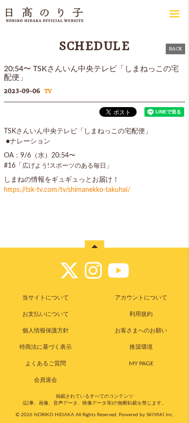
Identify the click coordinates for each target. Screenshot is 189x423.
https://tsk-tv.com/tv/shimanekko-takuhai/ (67, 190)
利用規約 (141, 314)
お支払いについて (45, 314)
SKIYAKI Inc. (159, 414)
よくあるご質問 (45, 363)
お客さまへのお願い (141, 330)
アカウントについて (141, 297)
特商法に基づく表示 (45, 347)
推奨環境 (141, 347)
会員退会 (45, 380)
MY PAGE (141, 363)
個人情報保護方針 (45, 330)
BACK (175, 49)
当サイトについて (45, 297)
